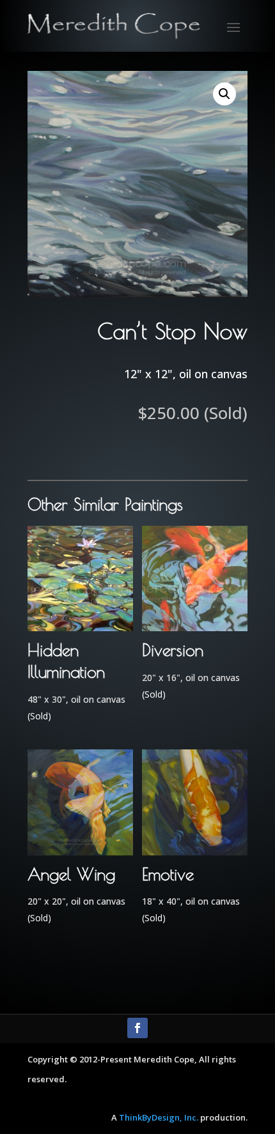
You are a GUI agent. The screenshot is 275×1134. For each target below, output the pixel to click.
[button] (224, 93)
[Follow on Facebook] (137, 1028)
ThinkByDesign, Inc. (158, 1117)
